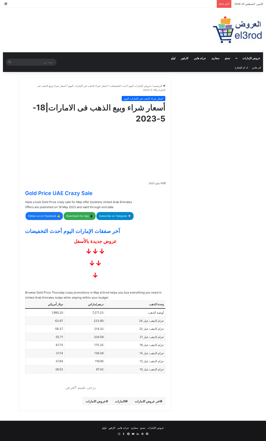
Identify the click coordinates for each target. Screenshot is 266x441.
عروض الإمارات (251, 58)
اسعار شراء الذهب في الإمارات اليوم (87, 85)
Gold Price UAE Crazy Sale (58, 193)
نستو (227, 58)
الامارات (120, 401)
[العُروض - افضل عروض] (237, 30)
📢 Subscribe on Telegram (115, 215)
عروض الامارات (96, 401)
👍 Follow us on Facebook (44, 215)
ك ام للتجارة (241, 67)
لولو (173, 58)
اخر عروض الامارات (147, 401)
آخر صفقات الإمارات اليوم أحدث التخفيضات (72, 231)
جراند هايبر (200, 58)
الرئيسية (158, 85)
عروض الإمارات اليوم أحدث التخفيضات (130, 85)
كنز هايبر (256, 67)
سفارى (215, 58)
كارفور (184, 58)
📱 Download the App (79, 215)
